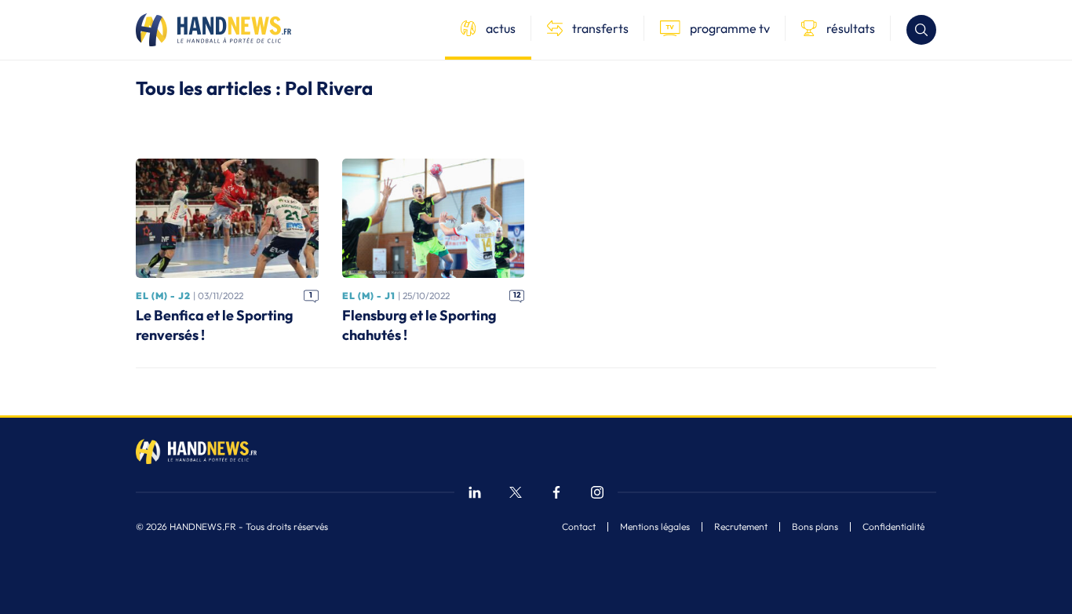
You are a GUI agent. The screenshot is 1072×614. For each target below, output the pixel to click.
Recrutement (741, 527)
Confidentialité (893, 527)
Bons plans (815, 527)
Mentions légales (655, 527)
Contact (579, 527)
